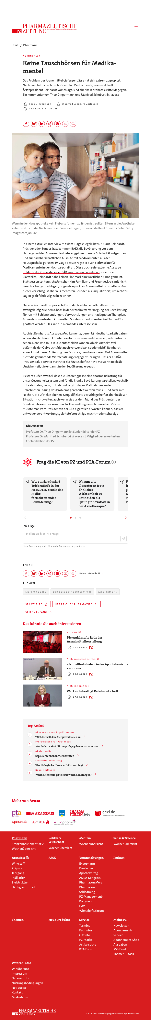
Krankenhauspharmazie (28, 844)
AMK (52, 858)
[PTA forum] (16, 813)
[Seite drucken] (73, 124)
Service (84, 920)
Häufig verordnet (23, 887)
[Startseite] (34, 1012)
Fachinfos (85, 930)
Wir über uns (20, 969)
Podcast (118, 858)
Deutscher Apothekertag (88, 870)
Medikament (107, 591)
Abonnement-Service (122, 932)
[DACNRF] (62, 813)
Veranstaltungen (91, 858)
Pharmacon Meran (91, 882)
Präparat (18, 868)
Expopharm (87, 863)
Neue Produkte (59, 920)
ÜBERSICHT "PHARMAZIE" (73, 604)
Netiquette (19, 988)
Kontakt (17, 992)
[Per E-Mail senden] (65, 124)
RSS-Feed (119, 949)
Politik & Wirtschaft (56, 840)
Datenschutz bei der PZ (89, 573)
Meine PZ (120, 920)
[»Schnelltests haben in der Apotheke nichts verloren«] (42, 669)
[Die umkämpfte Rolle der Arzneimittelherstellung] (42, 642)
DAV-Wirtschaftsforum (91, 908)
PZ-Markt (85, 940)
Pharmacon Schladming (87, 889)
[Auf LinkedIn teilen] (42, 124)
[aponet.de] (19, 822)
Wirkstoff (18, 863)
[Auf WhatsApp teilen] (57, 124)
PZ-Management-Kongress (91, 898)
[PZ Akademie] (40, 813)
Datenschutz (20, 978)
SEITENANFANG (36, 612)
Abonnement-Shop (126, 940)
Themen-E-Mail (123, 954)
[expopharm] (65, 822)
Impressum (19, 973)
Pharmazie (19, 838)
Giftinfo (84, 935)
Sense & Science (124, 838)
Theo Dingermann (40, 104)
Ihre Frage (29, 526)
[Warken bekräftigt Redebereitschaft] (42, 696)
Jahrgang (18, 873)
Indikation (19, 878)
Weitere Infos (21, 963)
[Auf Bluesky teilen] (34, 124)
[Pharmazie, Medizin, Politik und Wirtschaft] (45, 28)
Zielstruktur (20, 882)
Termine (84, 926)
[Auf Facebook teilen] (26, 124)
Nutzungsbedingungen (27, 983)
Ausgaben (120, 944)
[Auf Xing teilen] (49, 124)
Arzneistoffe (20, 858)
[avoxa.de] (40, 822)
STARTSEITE (33, 604)
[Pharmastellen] (80, 813)
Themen (18, 920)
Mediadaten (20, 997)
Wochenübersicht (24, 849)
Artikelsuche (87, 944)
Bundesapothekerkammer (72, 591)
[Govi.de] (109, 813)
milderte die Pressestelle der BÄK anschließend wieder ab (61, 272)
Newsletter (121, 926)
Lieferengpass (35, 591)
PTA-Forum (86, 949)
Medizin (85, 838)
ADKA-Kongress (90, 878)
